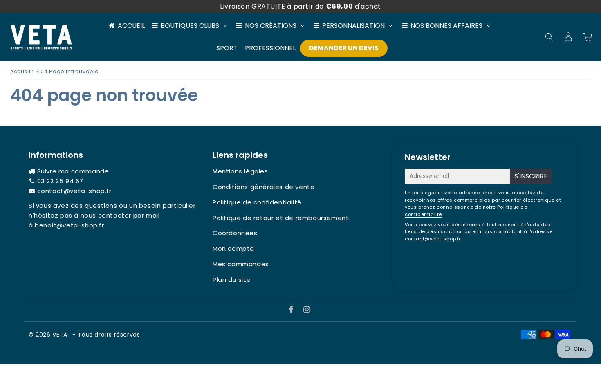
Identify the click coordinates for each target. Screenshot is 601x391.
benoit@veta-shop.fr (69, 225)
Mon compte (233, 248)
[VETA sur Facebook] (292, 310)
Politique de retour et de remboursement (281, 217)
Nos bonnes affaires (446, 25)
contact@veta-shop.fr (74, 191)
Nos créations (270, 25)
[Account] (568, 36)
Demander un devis (344, 48)
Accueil (131, 25)
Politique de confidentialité (257, 202)
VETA (60, 334)
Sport (227, 48)
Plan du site (232, 279)
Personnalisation (353, 25)
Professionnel (270, 48)
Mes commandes (241, 264)
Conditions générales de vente (263, 186)
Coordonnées (235, 233)
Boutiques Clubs (190, 25)
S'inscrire (530, 176)
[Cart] (587, 36)
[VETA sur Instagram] (307, 310)
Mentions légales (240, 171)
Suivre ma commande (73, 171)
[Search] (549, 36)
